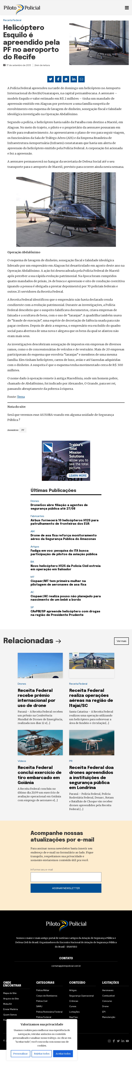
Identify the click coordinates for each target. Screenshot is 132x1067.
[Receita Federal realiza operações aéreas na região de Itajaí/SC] (91, 665)
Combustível (108, 995)
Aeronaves (107, 990)
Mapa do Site (10, 993)
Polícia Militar (42, 990)
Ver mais (121, 641)
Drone (105, 1006)
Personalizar (20, 1053)
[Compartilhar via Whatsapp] (66, 79)
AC (32, 592)
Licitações (74, 1011)
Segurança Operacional (81, 995)
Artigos (35, 546)
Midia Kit (7, 1003)
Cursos (72, 1006)
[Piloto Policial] (21, 7)
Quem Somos (10, 1014)
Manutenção (108, 1017)
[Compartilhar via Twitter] (50, 79)
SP (32, 607)
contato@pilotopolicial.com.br (66, 965)
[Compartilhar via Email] (81, 79)
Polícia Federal (43, 1017)
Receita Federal (12, 20)
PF (23, 430)
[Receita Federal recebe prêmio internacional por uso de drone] (40, 665)
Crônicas (73, 1001)
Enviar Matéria (10, 1009)
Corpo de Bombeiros (46, 995)
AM (32, 531)
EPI (103, 1011)
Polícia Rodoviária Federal (49, 1011)
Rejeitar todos (41, 1053)
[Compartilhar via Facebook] (58, 79)
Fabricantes (37, 516)
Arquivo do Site (11, 998)
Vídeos (22, 761)
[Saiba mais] (66, 461)
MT (32, 577)
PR (70, 761)
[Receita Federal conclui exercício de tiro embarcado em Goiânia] (40, 742)
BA (32, 561)
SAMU (39, 1006)
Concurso (107, 1001)
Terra (21, 397)
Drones (35, 501)
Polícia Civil (41, 1001)
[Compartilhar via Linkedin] (74, 79)
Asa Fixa (73, 1017)
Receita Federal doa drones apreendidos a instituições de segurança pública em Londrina (91, 778)
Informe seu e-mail (42, 869)
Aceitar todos (63, 1053)
